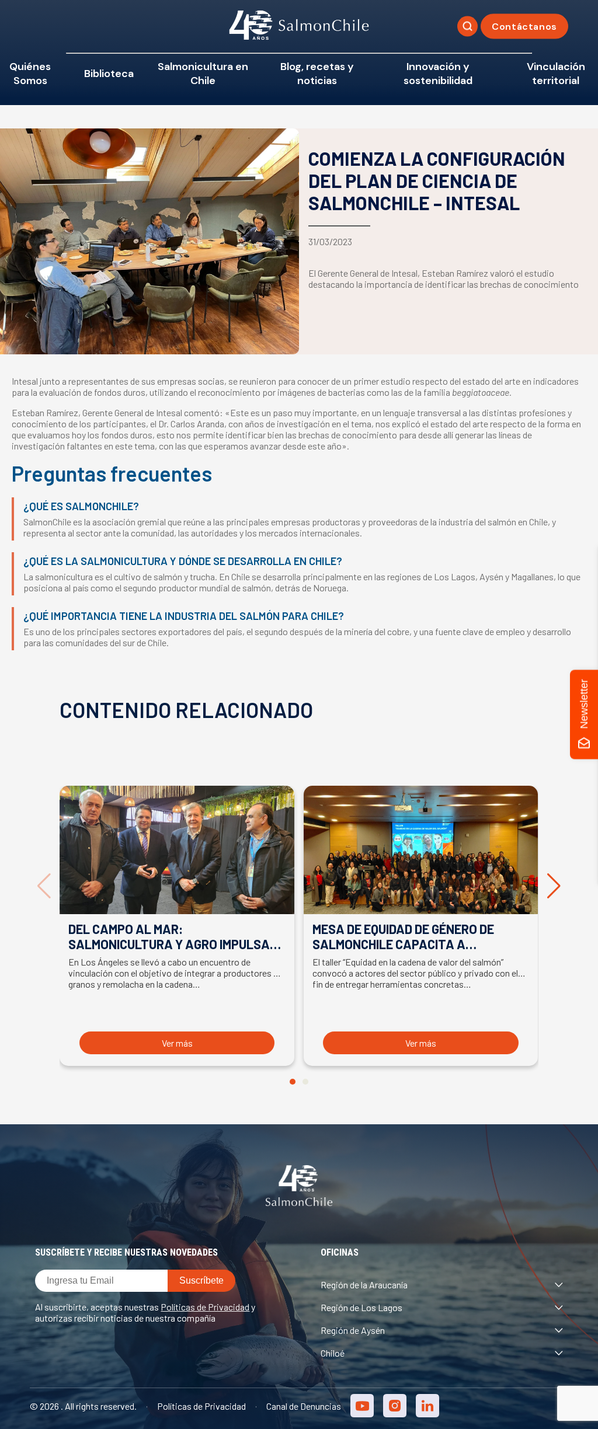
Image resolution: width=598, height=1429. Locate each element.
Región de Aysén (353, 1330)
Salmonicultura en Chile (203, 74)
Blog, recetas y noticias (317, 74)
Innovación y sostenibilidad (438, 74)
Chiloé (333, 1352)
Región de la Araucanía (364, 1284)
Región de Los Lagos (361, 1307)
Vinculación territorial (556, 74)
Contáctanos (524, 26)
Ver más (177, 1042)
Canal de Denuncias (303, 1405)
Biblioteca (109, 74)
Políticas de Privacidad (205, 1306)
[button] (292, 1082)
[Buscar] (467, 26)
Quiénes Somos (30, 74)
